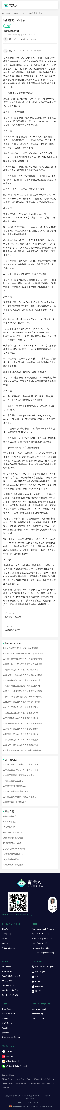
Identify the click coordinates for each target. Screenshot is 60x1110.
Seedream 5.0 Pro (10, 990)
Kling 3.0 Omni (8, 981)
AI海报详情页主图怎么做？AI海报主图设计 (21, 685)
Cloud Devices (8, 948)
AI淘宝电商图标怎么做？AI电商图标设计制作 (22, 675)
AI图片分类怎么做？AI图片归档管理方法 (20, 739)
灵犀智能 (5, 1087)
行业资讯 (5, 1028)
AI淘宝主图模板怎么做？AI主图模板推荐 (20, 745)
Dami (29, 1079)
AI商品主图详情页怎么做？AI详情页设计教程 (22, 691)
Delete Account (38, 1018)
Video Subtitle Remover (42, 934)
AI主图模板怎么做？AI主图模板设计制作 (20, 718)
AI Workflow (7, 934)
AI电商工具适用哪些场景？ (15, 802)
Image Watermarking (40, 943)
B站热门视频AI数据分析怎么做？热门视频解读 (23, 653)
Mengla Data (19, 1079)
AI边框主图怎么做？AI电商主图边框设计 (20, 712)
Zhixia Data (7, 1079)
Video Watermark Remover (43, 929)
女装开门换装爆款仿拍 (13, 854)
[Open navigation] (53, 5)
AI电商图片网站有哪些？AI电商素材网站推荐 (22, 659)
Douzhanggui (48, 1083)
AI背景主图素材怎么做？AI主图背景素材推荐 (22, 723)
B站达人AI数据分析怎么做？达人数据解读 (21, 648)
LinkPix (5, 929)
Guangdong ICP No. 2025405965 (30, 1102)
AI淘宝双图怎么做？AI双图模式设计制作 (20, 734)
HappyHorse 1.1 (9, 971)
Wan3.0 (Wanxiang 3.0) (12, 976)
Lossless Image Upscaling (43, 952)
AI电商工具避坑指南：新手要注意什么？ (20, 770)
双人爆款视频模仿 (11, 859)
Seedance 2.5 (8, 985)
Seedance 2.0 (8, 966)
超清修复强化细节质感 (13, 838)
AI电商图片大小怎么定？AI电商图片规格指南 (22, 664)
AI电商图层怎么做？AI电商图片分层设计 (20, 669)
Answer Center (19, 13)
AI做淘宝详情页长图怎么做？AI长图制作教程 (22, 696)
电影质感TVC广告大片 (13, 832)
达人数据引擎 (9, 827)
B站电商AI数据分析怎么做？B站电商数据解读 (23, 750)
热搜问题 (5, 1032)
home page (6, 13)
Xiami (4, 1083)
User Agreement (39, 1009)
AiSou (11, 1083)
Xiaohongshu (11, 1056)
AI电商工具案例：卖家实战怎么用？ (18, 775)
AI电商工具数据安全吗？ (14, 780)
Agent (5, 938)
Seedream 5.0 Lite (10, 995)
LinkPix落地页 (9, 821)
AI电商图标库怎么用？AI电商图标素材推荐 (21, 680)
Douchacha (21, 1083)
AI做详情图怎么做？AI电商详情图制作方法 (21, 702)
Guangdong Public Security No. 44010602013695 (32, 1106)
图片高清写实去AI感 (12, 843)
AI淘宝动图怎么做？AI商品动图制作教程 (20, 729)
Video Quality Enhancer (42, 938)
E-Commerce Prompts (11, 1037)
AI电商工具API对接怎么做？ (15, 786)
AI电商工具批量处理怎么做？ (16, 791)
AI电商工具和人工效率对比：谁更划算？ (20, 764)
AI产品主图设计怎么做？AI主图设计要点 (20, 707)
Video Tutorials (8, 1013)
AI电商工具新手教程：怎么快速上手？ (19, 797)
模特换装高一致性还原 (13, 865)
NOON (36, 1079)
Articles (5, 1018)
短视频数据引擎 (10, 816)
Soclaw (5, 943)
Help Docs (6, 1009)
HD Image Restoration (41, 948)
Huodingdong (34, 1083)
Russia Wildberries (49, 1079)
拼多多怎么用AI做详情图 (14, 848)
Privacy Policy (37, 1013)
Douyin (9, 1051)
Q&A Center (7, 1023)
